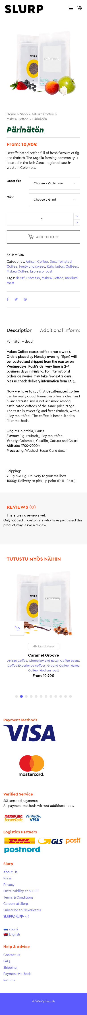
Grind (10, 197)
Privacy (8, 885)
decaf (20, 278)
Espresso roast (41, 271)
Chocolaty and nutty (43, 660)
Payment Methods (17, 974)
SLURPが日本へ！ (16, 916)
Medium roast (49, 670)
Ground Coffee (58, 665)
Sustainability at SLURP (21, 891)
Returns (9, 980)
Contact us (11, 955)
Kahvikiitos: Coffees (62, 266)
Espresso (33, 278)
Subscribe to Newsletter (22, 910)
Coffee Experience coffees (27, 665)
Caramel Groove (43, 655)
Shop (24, 114)
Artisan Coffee (43, 114)
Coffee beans (69, 660)
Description (19, 330)
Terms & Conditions (18, 897)
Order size (14, 181)
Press (7, 878)
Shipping (10, 967)
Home (11, 114)
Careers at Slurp (15, 903)
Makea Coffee (17, 119)
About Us (10, 872)
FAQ (6, 961)
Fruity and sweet (32, 266)
